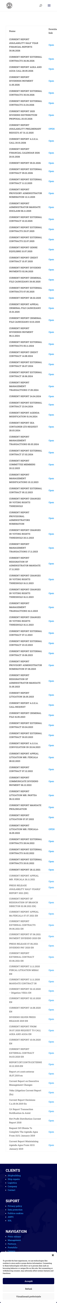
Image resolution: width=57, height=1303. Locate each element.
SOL (10, 1220)
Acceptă (29, 1281)
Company (12, 1186)
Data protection (15, 1209)
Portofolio (12, 1247)
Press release (14, 1236)
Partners (12, 1243)
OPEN (52, 128)
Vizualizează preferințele (28, 1296)
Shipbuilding (14, 1175)
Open (51, 44)
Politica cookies (15, 1213)
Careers (11, 1251)
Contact (11, 1190)
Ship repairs (14, 1179)
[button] (52, 1255)
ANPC (11, 1216)
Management (14, 1240)
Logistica (12, 1182)
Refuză (28, 1288)
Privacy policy (15, 1206)
